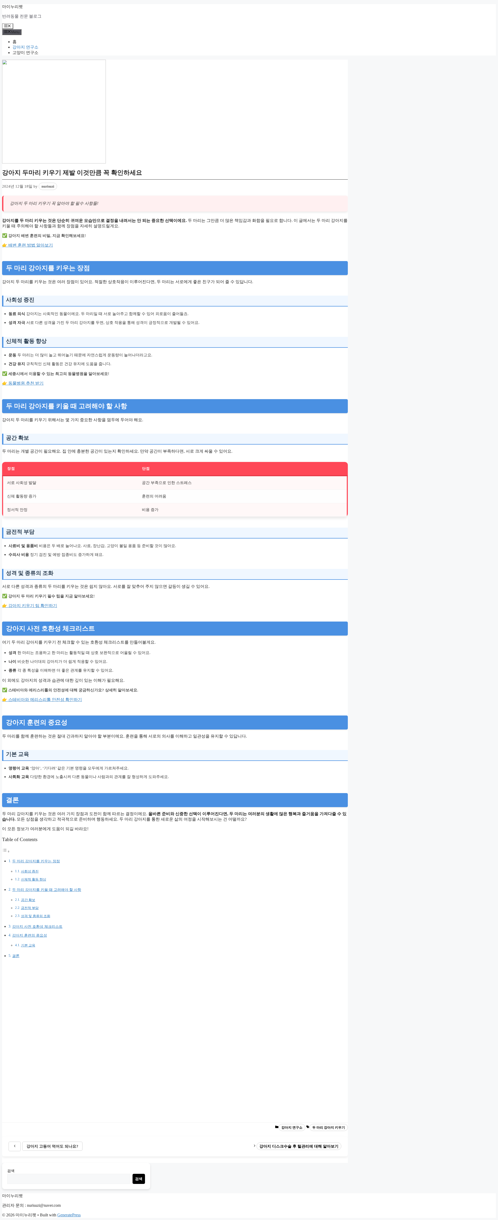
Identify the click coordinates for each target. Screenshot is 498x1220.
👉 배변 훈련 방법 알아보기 (27, 245)
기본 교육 (28, 945)
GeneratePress (69, 1215)
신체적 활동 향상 (33, 879)
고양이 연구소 (25, 52)
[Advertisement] (157, 1041)
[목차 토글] (6, 851)
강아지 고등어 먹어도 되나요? (52, 1146)
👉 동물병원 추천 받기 (23, 383)
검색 (11, 1171)
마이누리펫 (12, 6)
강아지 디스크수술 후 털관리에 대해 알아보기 (298, 1146)
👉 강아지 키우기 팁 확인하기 (29, 605)
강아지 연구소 (25, 47)
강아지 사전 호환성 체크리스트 (37, 926)
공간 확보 (28, 900)
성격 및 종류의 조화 (35, 916)
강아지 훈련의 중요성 (29, 935)
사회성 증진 (30, 871)
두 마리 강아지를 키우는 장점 (36, 861)
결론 (15, 956)
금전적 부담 (30, 908)
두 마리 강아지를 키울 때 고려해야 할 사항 (46, 890)
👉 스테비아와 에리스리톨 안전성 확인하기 (42, 699)
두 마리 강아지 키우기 (328, 1127)
